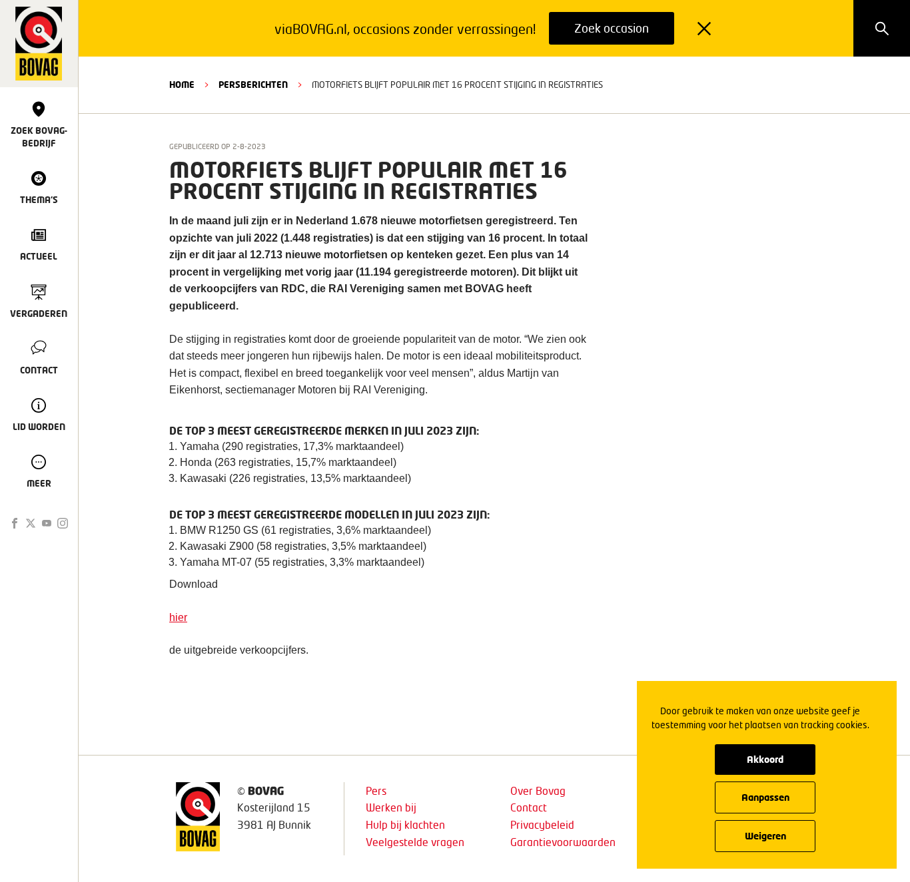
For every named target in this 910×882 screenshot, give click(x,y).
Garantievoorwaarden (563, 841)
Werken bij (391, 807)
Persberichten (253, 84)
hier (178, 617)
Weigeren (765, 835)
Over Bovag (538, 790)
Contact (528, 807)
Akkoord (765, 759)
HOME (182, 84)
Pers (376, 790)
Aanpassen (765, 797)
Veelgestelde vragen (415, 841)
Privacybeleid (542, 824)
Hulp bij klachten (405, 824)
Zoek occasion (611, 28)
